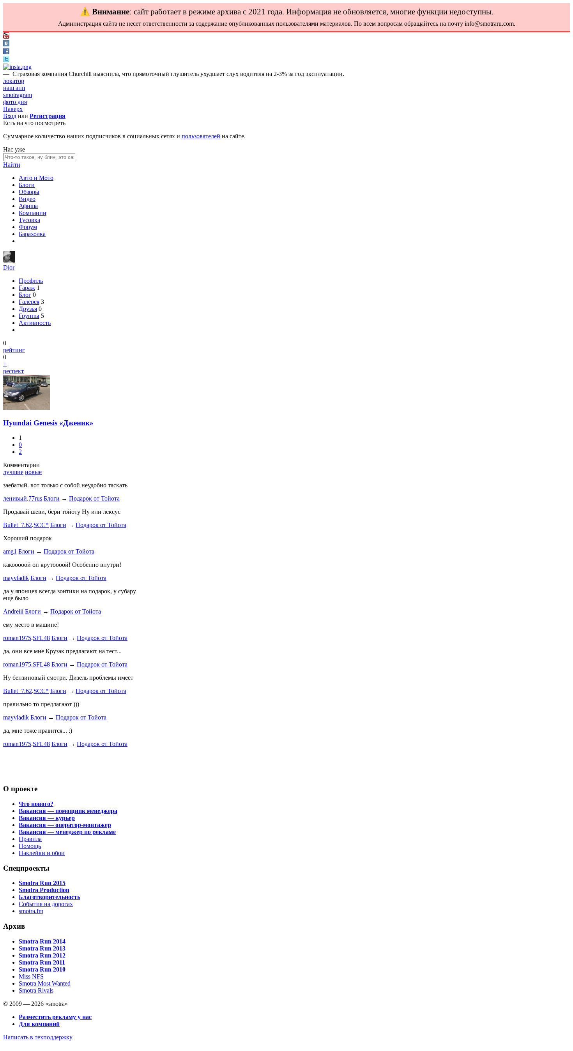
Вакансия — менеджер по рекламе (67, 832)
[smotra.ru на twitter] (6, 59)
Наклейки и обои (42, 853)
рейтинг (14, 350)
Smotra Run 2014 (42, 941)
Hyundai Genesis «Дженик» (48, 423)
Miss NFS (31, 976)
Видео (27, 199)
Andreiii (13, 611)
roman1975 (17, 638)
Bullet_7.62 (17, 525)
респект (13, 371)
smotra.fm (31, 911)
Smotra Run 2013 (42, 948)
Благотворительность (49, 897)
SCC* (41, 525)
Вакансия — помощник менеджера (68, 811)
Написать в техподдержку (38, 1037)
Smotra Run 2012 (42, 955)
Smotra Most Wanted (45, 983)
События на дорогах (46, 904)
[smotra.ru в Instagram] (17, 66)
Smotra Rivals (36, 990)
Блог (25, 294)
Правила (30, 839)
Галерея (29, 301)
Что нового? (36, 804)
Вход (9, 116)
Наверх (13, 109)
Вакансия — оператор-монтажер (65, 825)
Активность (35, 322)
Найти (11, 164)
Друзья (28, 308)
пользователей (201, 136)
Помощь (30, 846)
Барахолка (32, 234)
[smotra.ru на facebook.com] (6, 52)
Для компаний (39, 1024)
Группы (29, 315)
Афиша (28, 206)
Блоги (27, 185)
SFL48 (41, 638)
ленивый (15, 498)
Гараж (27, 287)
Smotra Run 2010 (42, 969)
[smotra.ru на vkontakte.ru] (6, 44)
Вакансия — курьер (47, 818)
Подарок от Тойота (94, 498)
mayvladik (16, 578)
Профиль (31, 280)
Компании (32, 213)
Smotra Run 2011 (42, 962)
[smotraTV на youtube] (6, 36)
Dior (8, 267)
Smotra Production (44, 890)
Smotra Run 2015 (42, 883)
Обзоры (29, 192)
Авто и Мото (36, 178)
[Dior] (9, 260)
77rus (35, 498)
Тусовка (29, 220)
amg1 (10, 551)
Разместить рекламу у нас (55, 1017)
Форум (28, 227)
